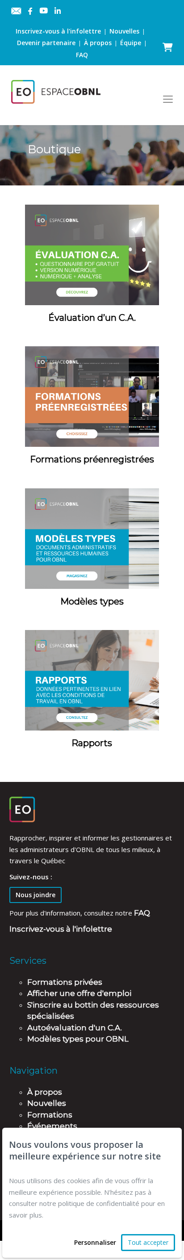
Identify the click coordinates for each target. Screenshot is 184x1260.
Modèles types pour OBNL (78, 1038)
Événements (52, 1125)
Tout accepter (148, 1242)
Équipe (130, 42)
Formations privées (64, 982)
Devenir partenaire (46, 42)
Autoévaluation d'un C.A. (74, 1027)
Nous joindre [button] (35, 894)
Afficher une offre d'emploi (79, 993)
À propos (98, 42)
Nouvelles (124, 31)
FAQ (82, 54)
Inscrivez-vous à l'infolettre (58, 31)
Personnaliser (95, 1242)
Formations (49, 1114)
